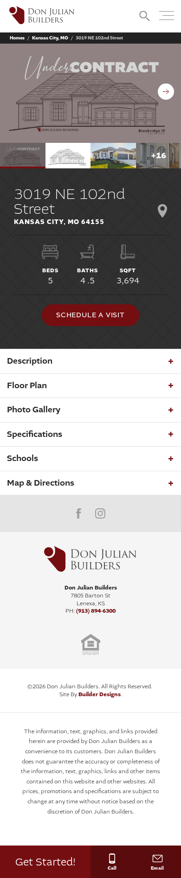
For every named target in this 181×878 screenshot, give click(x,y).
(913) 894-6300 (96, 611)
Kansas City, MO (50, 38)
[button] (144, 16)
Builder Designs (99, 694)
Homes (17, 38)
